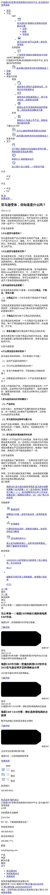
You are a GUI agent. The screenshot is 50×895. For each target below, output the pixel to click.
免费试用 (5, 198)
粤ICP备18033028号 (34, 884)
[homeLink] (25, 5)
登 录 (3, 196)
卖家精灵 (10, 876)
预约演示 (14, 800)
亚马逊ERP (11, 871)
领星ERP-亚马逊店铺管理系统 (20, 486)
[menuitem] (27, 10)
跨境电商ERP (12, 873)
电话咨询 (5, 800)
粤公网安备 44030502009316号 (18, 887)
